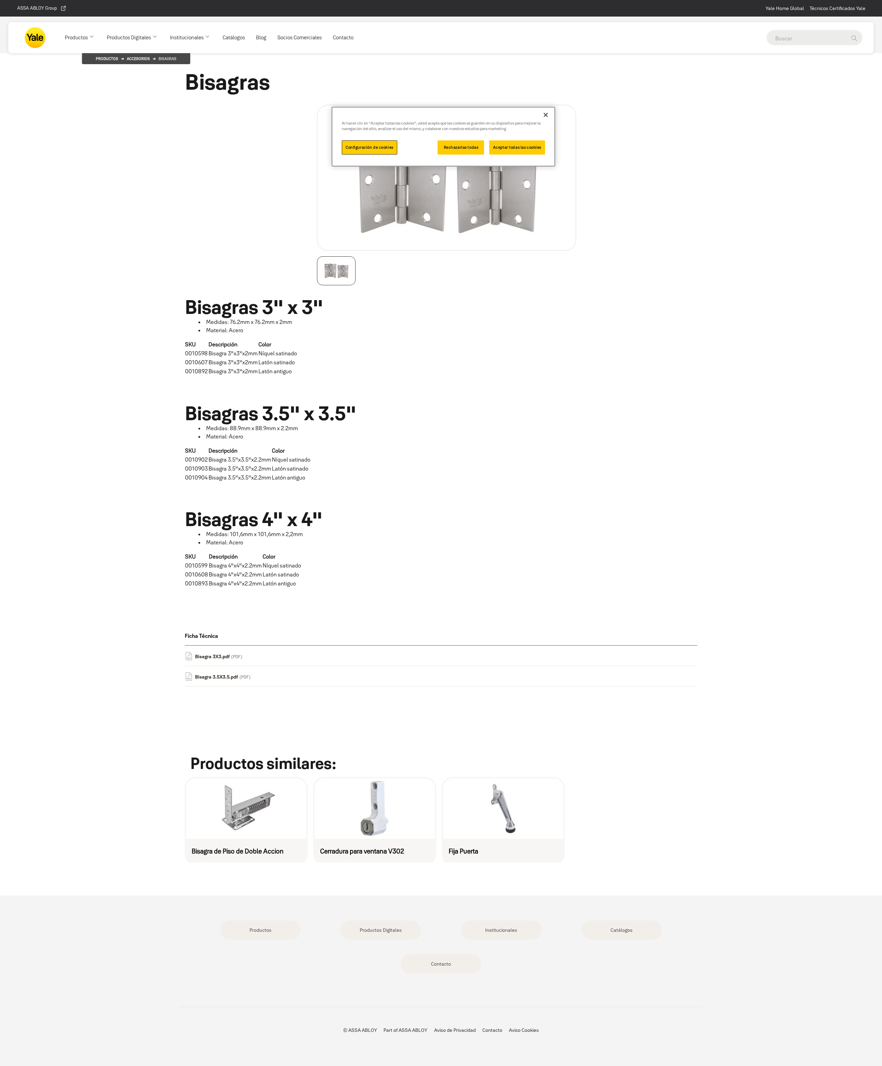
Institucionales (501, 930)
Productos (107, 58)
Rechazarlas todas (461, 147)
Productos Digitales (381, 930)
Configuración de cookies (369, 147)
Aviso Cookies (524, 1030)
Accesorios (138, 58)
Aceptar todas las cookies (517, 147)
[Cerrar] (545, 114)
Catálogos (622, 930)
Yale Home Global (785, 8)
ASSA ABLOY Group (37, 8)
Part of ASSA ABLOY (405, 1030)
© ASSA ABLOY (360, 1030)
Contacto (441, 964)
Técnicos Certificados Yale (837, 8)
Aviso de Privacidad (455, 1030)
